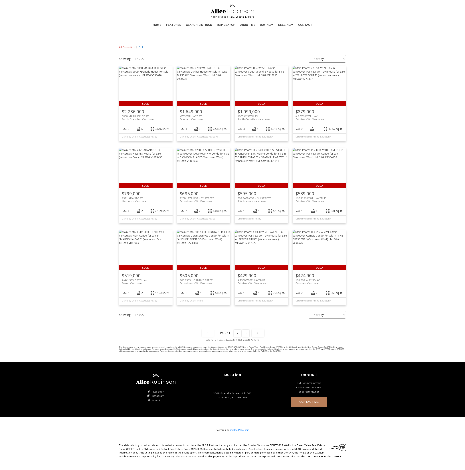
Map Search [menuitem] (226, 24)
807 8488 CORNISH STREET (254, 199)
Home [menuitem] (157, 24)
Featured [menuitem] (173, 24)
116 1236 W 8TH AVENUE (311, 199)
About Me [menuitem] (247, 24)
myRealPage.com (239, 430)
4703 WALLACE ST (192, 117)
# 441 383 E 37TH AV (134, 281)
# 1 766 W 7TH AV (310, 117)
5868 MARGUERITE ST (138, 117)
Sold (141, 47)
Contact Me (309, 401)
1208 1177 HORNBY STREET (197, 199)
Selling (284, 24)
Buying (265, 24)
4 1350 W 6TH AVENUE (252, 281)
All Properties (127, 47)
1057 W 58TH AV (254, 117)
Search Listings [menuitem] (199, 24)
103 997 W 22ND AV (308, 281)
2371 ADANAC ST (134, 199)
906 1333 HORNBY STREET (196, 281)
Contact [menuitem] (305, 24)
